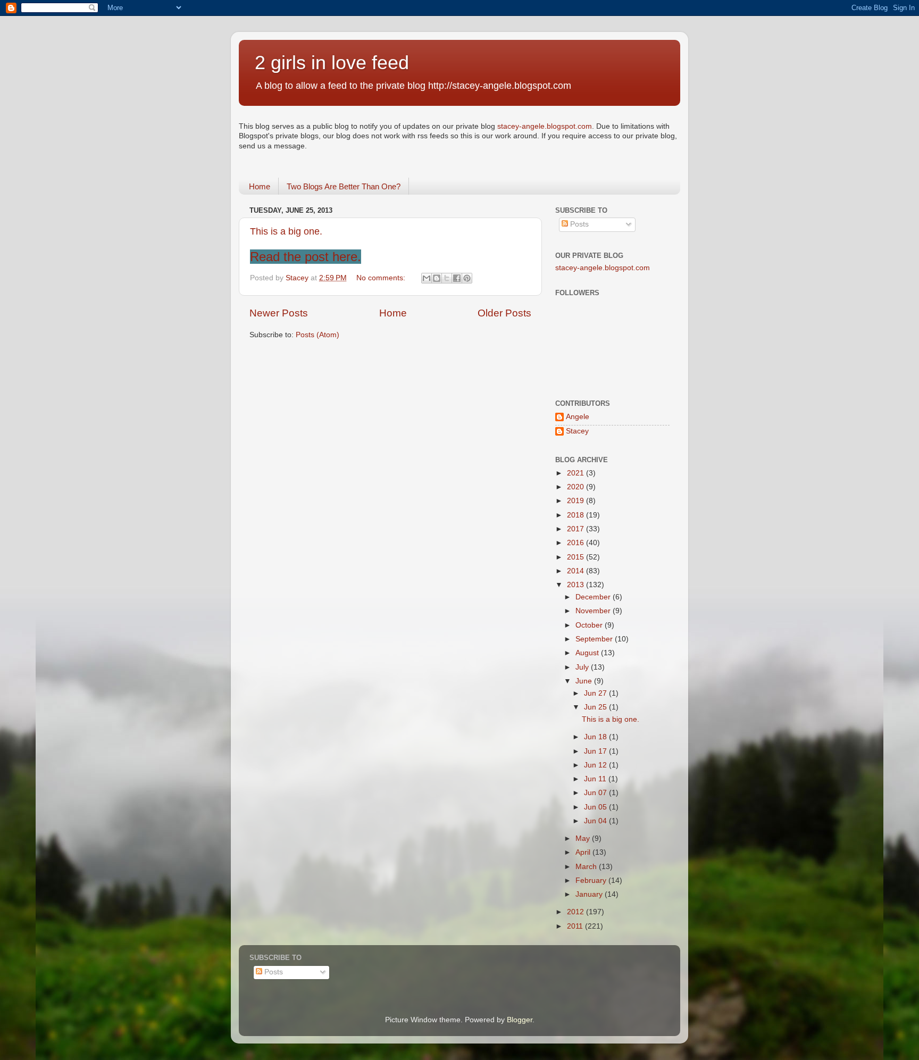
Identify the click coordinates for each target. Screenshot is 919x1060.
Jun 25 (596, 707)
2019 (576, 501)
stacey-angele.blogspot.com (544, 126)
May (583, 838)
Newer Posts (278, 313)
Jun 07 (596, 793)
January (590, 894)
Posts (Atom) (317, 335)
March (587, 867)
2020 (576, 487)
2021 (576, 473)
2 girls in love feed (332, 62)
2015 (576, 557)
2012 (576, 912)
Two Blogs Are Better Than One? (343, 186)
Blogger (519, 1020)
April (583, 852)
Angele (577, 417)
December (594, 597)
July (583, 667)
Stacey (577, 431)
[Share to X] (446, 278)
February (591, 880)
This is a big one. (286, 231)
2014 (576, 571)
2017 (576, 529)
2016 (576, 543)
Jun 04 (596, 821)
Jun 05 (596, 807)
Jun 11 (596, 779)
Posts (578, 224)
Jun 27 (596, 693)
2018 (576, 515)
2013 (576, 585)
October (590, 625)
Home (259, 186)
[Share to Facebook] (457, 278)
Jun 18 (596, 737)
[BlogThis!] (436, 278)
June (584, 681)
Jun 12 (596, 765)
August (588, 653)
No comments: (381, 278)
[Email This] (426, 278)
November (594, 611)
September (595, 639)
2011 (576, 926)
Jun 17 (596, 751)
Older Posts (504, 313)
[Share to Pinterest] (467, 278)
